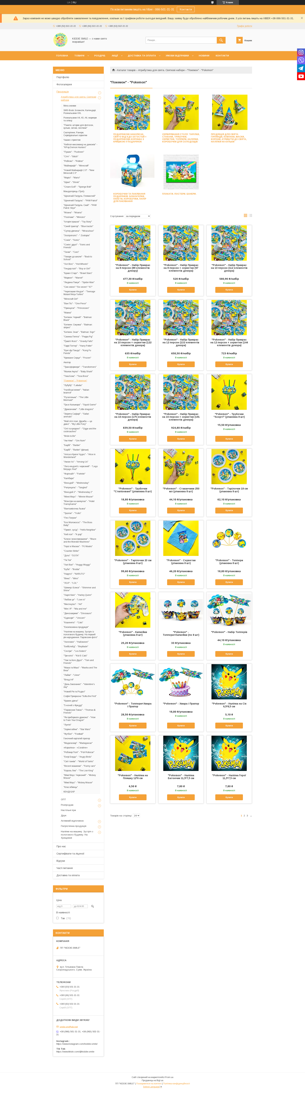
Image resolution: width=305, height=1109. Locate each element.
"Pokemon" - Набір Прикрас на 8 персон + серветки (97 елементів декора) (180, 268)
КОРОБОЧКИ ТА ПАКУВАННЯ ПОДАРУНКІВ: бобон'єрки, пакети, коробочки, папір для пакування (129, 198)
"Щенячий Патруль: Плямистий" (80, 196)
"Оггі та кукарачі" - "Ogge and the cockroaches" (80, 430)
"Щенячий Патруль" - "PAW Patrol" (81, 200)
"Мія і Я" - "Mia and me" (75, 609)
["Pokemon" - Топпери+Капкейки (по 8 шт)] (181, 609)
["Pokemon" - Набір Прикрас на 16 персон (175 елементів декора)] (132, 391)
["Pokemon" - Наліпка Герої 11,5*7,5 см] (229, 753)
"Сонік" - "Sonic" (72, 240)
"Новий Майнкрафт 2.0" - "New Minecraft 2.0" (79, 171)
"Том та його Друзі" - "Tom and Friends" (79, 661)
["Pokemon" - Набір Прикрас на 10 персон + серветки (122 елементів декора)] (132, 317)
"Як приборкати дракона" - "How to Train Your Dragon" (79, 718)
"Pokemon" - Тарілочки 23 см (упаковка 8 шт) (132, 562)
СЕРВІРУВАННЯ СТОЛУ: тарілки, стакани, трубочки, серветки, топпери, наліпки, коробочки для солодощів (181, 138)
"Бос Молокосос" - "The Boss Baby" (78, 523)
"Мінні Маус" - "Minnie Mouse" (78, 496)
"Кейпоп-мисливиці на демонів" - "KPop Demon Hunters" (80, 146)
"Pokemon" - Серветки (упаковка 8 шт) (181, 562)
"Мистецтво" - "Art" (73, 604)
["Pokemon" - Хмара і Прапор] (181, 681)
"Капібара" (69, 478)
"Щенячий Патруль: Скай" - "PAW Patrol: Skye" (80, 206)
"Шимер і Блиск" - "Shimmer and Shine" (80, 589)
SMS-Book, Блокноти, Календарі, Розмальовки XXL (80, 111)
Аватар (67, 362)
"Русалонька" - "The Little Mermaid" (76, 398)
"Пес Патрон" (70, 518)
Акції (115, 55)
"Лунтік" (67, 725)
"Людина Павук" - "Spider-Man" (79, 282)
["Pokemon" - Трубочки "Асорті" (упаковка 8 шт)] (229, 391)
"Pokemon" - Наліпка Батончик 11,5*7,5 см (181, 777)
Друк (63, 815)
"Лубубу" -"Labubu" (73, 385)
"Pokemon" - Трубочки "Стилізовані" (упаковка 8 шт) (133, 490)
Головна (62, 55)
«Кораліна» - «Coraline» (76, 747)
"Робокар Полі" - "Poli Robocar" (79, 752)
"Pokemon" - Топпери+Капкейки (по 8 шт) (181, 633)
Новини (204, 55)
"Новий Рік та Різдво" (74, 691)
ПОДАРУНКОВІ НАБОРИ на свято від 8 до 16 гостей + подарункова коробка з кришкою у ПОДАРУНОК (129, 138)
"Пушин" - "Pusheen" (74, 152)
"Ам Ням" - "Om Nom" (75, 440)
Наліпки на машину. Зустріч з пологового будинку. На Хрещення (77, 834)
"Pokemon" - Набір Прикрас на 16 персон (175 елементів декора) (132, 417)
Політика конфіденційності (176, 1083)
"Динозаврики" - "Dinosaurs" (78, 613)
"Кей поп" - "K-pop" (73, 534)
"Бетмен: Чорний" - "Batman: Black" (78, 318)
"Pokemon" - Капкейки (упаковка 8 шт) (133, 633)
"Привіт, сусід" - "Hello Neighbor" (80, 530)
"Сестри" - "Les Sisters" (75, 651)
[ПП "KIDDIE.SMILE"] (60, 46)
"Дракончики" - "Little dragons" (79, 409)
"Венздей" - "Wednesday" (76, 483)
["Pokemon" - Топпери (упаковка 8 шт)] (229, 538)
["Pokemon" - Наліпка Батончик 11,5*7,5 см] (181, 753)
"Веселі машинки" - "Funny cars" (80, 766)
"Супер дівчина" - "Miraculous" (79, 231)
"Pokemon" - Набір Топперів (229, 632)
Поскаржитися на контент (149, 1083)
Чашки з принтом (72, 140)
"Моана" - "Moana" (73, 212)
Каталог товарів (126, 70)
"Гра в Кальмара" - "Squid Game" (80, 404)
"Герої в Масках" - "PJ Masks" (78, 546)
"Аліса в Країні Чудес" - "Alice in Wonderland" (79, 455)
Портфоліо (62, 77)
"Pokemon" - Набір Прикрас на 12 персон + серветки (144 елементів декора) (229, 342)
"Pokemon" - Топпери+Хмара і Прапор (132, 705)
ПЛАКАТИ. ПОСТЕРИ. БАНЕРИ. (179, 194)
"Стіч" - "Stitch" (71, 156)
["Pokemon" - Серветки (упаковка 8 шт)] (181, 538)
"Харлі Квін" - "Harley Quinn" (78, 595)
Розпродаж (67, 805)
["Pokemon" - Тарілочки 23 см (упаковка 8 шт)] (132, 538)
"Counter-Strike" (71, 551)
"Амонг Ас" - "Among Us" (76, 462)
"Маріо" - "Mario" (72, 177)
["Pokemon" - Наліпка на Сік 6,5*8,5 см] (229, 681)
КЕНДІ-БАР (69, 792)
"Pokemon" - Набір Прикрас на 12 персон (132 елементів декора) (181, 342)
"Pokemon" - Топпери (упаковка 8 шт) (229, 562)
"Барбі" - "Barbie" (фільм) (76, 450)
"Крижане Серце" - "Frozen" (77, 358)
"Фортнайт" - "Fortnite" (74, 474)
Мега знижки (70, 106)
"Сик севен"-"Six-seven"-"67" (78, 287)
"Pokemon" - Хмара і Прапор (181, 703)
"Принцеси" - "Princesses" (76, 308)
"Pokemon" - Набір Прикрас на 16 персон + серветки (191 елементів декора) (181, 417)
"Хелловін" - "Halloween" (76, 642)
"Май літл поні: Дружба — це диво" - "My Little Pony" (78, 422)
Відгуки (60, 860)
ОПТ (63, 799)
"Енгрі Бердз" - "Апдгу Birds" (78, 757)
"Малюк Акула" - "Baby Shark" (78, 371)
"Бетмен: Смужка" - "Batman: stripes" (78, 326)
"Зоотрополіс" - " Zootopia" (77, 235)
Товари (79, 55)
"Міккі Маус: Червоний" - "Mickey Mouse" (80, 776)
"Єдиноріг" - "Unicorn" (74, 618)
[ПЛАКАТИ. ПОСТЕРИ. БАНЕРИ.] (181, 171)
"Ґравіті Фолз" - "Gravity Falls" (78, 341)
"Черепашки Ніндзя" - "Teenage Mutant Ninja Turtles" (79, 293)
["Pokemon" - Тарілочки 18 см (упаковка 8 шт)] (229, 466)
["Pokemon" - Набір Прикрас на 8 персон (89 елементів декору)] (132, 243)
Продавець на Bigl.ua (152, 1080)
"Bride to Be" (70, 436)
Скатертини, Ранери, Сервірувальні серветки (75, 134)
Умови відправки (177, 55)
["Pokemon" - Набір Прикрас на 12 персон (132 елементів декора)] (181, 317)
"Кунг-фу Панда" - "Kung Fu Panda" (77, 351)
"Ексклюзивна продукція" (76, 627)
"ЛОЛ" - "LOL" (71, 583)
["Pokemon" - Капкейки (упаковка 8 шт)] (132, 609)
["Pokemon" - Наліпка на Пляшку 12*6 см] (132, 753)
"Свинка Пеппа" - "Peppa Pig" (78, 336)
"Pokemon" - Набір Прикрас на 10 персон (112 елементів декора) (229, 268)
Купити (132, 290)
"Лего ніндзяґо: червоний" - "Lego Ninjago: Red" (81, 467)
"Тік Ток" (68, 560)
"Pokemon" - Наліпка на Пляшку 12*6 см (133, 777)
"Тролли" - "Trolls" (72, 513)
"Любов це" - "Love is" (74, 599)
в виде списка (250, 216)
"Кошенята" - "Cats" (73, 622)
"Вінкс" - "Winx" (71, 578)
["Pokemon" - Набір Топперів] (229, 609)
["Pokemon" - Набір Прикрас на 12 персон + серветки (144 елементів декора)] (229, 317)
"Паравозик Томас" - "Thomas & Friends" (79, 711)
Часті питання (64, 868)
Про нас (61, 846)
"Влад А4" (69, 679)
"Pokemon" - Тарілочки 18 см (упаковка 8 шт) (229, 490)
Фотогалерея (64, 84)
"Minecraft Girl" (71, 299)
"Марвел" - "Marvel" (73, 278)
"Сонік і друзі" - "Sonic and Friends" (77, 246)
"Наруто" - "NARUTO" (74, 574)
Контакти (186, 9)
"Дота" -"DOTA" (71, 555)
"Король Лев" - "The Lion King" (79, 770)
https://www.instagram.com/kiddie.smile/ (77, 1044)
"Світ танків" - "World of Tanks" (79, 761)
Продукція (62, 91)
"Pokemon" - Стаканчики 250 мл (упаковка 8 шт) (181, 490)
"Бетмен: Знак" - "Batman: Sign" (79, 332)
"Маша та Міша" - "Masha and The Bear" (80, 669)
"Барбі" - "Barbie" (72, 445)
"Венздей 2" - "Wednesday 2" (78, 492)
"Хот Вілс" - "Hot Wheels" (76, 264)
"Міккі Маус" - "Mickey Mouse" (78, 782)
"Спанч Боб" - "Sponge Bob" (77, 187)
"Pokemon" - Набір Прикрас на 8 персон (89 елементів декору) (132, 268)
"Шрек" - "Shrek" (72, 182)
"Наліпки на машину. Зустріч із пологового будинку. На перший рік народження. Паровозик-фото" (81, 634)
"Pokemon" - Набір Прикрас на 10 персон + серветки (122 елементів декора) (132, 342)
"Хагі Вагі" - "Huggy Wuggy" (77, 564)
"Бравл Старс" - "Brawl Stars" (78, 273)
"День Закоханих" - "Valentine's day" (79, 685)
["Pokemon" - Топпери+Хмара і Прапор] (132, 681)
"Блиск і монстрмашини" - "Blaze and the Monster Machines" (80, 540)
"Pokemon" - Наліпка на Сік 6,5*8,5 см (229, 705)
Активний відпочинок (72, 820)
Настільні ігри (68, 810)
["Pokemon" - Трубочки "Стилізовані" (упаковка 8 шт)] (132, 466)
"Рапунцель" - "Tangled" (76, 487)
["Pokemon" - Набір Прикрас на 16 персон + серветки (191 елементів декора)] (181, 391)
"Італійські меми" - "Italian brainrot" (76, 391)
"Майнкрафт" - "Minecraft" (76, 165)
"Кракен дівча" (71, 701)
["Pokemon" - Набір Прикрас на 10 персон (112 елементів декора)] (229, 243)
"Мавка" (68, 312)
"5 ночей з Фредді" (73, 705)
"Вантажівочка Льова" (75, 508)
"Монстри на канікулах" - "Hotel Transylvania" (79, 502)
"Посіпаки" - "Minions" (74, 217)
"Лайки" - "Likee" (72, 675)
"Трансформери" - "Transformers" (80, 367)
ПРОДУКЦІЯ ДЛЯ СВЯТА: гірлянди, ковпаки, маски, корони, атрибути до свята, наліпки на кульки (229, 138)
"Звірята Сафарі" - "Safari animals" (76, 415)
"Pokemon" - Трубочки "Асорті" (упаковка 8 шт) (229, 415)
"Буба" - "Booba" (72, 569)
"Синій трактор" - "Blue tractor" (78, 226)
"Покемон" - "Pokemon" (75, 380)
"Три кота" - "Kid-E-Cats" (75, 655)
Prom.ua (169, 1077)
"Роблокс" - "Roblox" (73, 161)
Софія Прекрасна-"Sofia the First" (80, 696)
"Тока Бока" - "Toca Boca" (76, 376)
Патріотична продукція (73, 826)
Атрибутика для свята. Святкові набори (161, 70)
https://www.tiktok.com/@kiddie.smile (75, 1051)
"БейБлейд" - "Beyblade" (76, 646)
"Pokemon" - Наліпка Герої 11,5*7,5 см (229, 777)
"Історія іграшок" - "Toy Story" (78, 221)
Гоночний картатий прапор (77, 738)
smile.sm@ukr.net (69, 1026)
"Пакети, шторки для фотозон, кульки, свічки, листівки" (79, 126)
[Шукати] (221, 40)
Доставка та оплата (142, 55)
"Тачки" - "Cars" (71, 252)
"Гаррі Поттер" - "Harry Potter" (78, 346)
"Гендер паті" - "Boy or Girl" (77, 268)
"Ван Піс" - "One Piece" (75, 303)
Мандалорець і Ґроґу (74, 191)
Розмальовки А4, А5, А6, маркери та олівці (80, 119)
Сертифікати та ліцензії (70, 853)
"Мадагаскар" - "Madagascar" (78, 743)
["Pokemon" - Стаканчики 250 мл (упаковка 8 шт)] (181, 466)
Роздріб (99, 55)
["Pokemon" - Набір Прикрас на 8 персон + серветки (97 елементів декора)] (181, 243)
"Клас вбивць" (71, 787)
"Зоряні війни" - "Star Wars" (77, 729)
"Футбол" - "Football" (74, 734)
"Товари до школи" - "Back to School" (78, 258)
